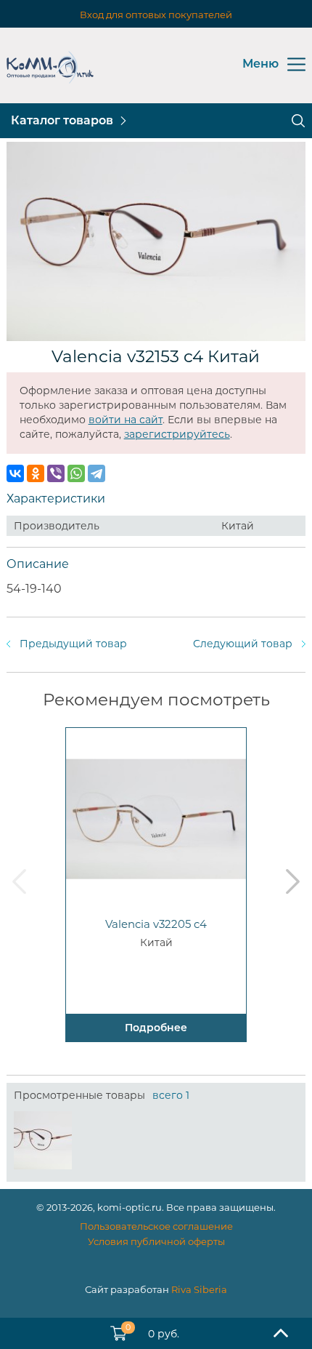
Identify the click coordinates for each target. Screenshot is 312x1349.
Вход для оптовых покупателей (156, 14)
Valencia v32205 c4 (156, 924)
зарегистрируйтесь (177, 434)
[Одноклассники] (35, 473)
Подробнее (156, 1027)
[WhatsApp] (76, 473)
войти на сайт (126, 419)
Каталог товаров (62, 120)
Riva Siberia (199, 1289)
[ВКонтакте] (15, 473)
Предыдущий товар (73, 643)
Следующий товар (242, 643)
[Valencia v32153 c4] (43, 1140)
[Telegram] (96, 473)
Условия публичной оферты (156, 1241)
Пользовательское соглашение (156, 1226)
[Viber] (56, 473)
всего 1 (170, 1095)
